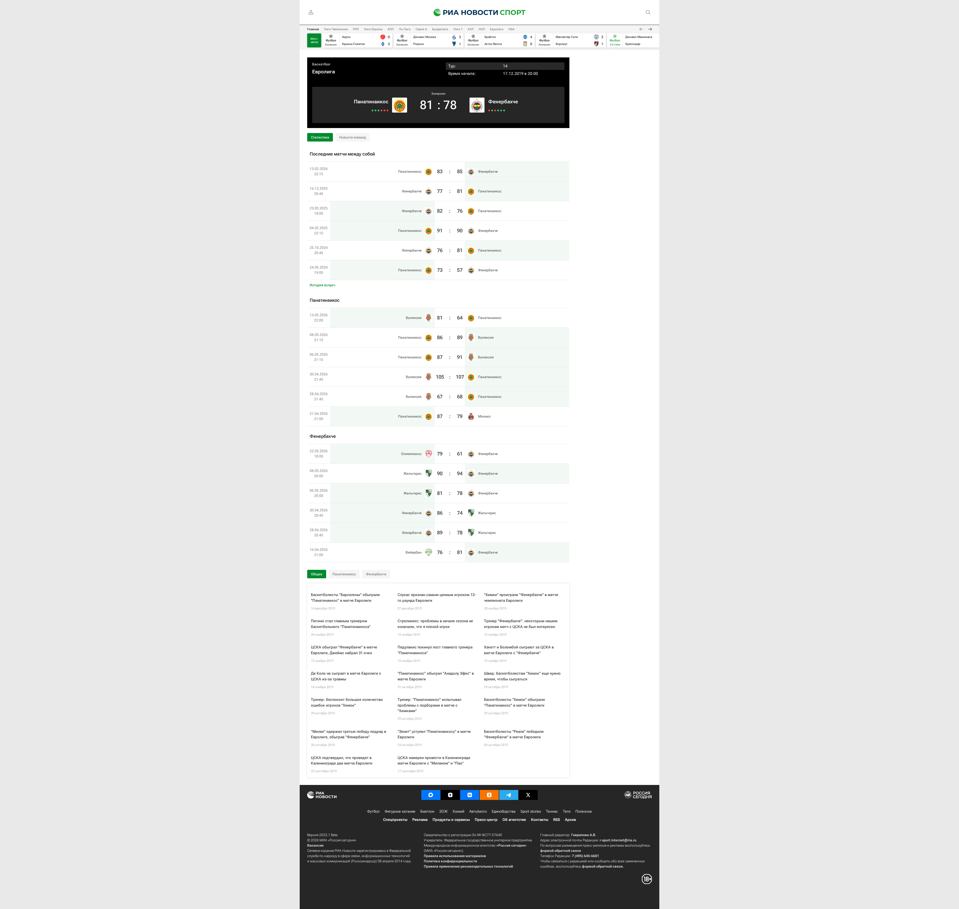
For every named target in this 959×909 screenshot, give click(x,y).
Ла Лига (405, 29)
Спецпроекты (395, 819)
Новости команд (352, 137)
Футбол (373, 811)
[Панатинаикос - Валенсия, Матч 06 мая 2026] (381, 110)
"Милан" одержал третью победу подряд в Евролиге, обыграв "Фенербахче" (348, 734)
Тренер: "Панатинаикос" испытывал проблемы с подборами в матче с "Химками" (429, 705)
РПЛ (356, 29)
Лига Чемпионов (336, 29)
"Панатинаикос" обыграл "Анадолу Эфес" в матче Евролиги (436, 676)
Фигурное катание (400, 811)
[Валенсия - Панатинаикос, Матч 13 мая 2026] (387, 110)
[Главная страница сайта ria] (462, 12)
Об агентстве (514, 819)
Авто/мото (478, 811)
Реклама (420, 819)
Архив (570, 819)
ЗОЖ (443, 811)
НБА (511, 29)
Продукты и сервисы (451, 819)
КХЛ (471, 29)
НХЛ (482, 29)
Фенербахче (503, 102)
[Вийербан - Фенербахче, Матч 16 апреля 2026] (504, 110)
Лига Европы (373, 29)
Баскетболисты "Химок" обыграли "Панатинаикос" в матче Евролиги (514, 702)
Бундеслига (440, 29)
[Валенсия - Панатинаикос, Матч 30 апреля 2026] (378, 110)
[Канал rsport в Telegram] (508, 795)
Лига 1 (458, 29)
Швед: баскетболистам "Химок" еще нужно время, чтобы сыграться (522, 676)
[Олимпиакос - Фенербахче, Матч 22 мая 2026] (489, 110)
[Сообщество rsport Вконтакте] (469, 795)
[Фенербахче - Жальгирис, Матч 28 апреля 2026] (501, 110)
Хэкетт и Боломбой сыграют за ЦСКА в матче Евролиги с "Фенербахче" (519, 650)
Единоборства (503, 811)
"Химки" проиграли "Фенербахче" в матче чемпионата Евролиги (521, 598)
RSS (556, 819)
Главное (313, 29)
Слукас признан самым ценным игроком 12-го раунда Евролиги (437, 598)
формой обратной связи (560, 851)
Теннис (552, 811)
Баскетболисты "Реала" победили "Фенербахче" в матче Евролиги (514, 734)
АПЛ (391, 29)
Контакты (539, 819)
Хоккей (458, 811)
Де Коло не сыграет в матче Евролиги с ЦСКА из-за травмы (346, 676)
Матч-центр (314, 40)
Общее (316, 574)
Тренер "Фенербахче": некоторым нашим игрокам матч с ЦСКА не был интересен (520, 624)
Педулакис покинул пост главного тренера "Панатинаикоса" (435, 650)
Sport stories (530, 811)
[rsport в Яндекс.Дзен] (450, 795)
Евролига (496, 29)
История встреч (322, 285)
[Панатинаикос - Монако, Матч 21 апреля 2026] (372, 110)
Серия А (421, 29)
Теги (566, 811)
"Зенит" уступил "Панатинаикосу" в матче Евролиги (434, 734)
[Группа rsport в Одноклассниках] (489, 795)
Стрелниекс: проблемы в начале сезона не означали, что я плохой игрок (435, 624)
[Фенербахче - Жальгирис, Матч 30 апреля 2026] (498, 110)
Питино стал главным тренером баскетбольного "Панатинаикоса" (341, 624)
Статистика (320, 137)
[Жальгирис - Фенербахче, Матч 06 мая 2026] (495, 110)
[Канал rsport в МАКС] (430, 795)
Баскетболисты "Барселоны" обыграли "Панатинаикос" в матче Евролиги (345, 598)
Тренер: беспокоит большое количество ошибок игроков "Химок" (347, 702)
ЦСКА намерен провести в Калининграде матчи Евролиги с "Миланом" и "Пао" (434, 761)
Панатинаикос (371, 102)
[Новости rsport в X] (528, 795)
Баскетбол (321, 64)
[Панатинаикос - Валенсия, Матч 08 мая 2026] (384, 110)
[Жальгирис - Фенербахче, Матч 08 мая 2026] (492, 110)
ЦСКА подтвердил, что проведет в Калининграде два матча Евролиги (341, 761)
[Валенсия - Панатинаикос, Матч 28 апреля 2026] (375, 110)
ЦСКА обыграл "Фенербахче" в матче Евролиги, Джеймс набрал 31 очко (344, 650)
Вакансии (315, 845)
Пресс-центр (486, 819)
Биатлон (427, 811)
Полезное (583, 811)
